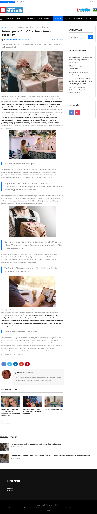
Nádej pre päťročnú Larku (54, 409)
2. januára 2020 (25, 40)
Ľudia (57, 19)
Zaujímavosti (44, 19)
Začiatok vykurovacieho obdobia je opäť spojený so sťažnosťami (36, 444)
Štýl (66, 19)
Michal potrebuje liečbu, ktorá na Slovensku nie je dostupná (32, 411)
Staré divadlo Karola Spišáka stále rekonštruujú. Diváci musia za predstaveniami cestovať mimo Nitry (50, 455)
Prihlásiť (94, 2)
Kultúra (30, 19)
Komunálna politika (81, 19)
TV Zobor (10, 488)
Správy (8, 19)
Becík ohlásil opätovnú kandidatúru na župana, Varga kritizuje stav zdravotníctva (80, 59)
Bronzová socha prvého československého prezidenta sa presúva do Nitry (79, 90)
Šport (19, 19)
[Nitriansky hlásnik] (11, 10)
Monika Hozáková (25, 373)
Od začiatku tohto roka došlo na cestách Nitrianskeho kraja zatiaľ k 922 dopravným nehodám (80, 81)
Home (5, 27)
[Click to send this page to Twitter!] (9, 364)
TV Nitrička (10, 491)
